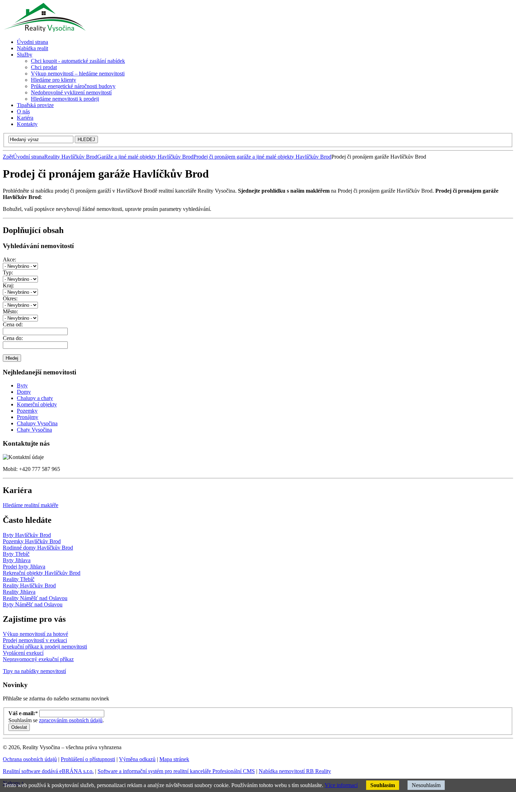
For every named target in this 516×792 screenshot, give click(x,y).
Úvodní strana (28, 157)
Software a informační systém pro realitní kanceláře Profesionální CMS (176, 771)
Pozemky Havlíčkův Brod (32, 541)
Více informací (341, 785)
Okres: (10, 298)
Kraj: (8, 285)
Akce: (9, 259)
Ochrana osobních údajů (30, 759)
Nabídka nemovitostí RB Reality (295, 771)
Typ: (8, 272)
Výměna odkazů (137, 759)
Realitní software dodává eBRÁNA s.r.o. (48, 771)
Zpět (8, 157)
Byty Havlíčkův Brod (27, 535)
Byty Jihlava (17, 560)
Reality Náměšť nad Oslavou (35, 598)
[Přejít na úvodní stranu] (44, 30)
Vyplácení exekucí (23, 653)
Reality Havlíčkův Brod (70, 157)
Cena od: (13, 324)
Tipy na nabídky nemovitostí (34, 671)
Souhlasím (382, 785)
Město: (10, 311)
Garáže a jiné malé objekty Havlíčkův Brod (145, 157)
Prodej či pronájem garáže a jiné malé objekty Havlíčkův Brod (262, 157)
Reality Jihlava (19, 592)
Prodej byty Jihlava (24, 567)
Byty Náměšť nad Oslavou (32, 604)
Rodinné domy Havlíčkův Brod (38, 548)
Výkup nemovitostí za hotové (35, 634)
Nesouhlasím (426, 785)
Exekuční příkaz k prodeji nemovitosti (45, 647)
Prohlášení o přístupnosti (88, 759)
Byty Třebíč (16, 554)
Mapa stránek (174, 759)
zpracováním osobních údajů (70, 720)
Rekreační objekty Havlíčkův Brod (41, 573)
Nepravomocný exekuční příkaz (38, 659)
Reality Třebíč (18, 579)
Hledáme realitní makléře (30, 505)
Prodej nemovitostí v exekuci (35, 640)
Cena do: (13, 338)
